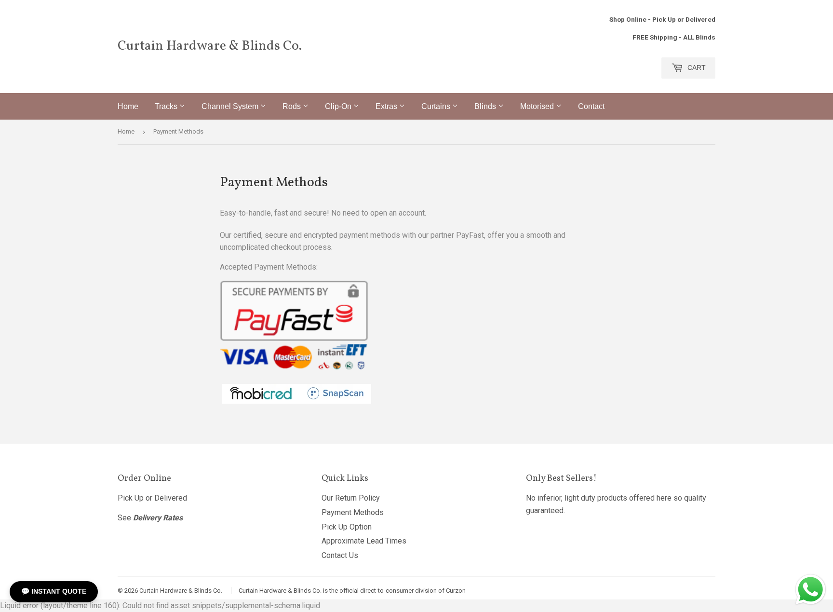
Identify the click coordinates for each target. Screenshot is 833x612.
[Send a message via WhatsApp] (810, 589)
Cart (695, 67)
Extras (387, 106)
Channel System (231, 106)
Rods (292, 106)
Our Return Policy (351, 498)
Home (128, 106)
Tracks (167, 106)
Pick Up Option (347, 526)
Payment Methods (353, 512)
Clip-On (339, 106)
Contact (591, 106)
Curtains (436, 106)
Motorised (538, 106)
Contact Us (340, 555)
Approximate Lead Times (364, 540)
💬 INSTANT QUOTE (53, 591)
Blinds (486, 106)
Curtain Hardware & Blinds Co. (210, 46)
